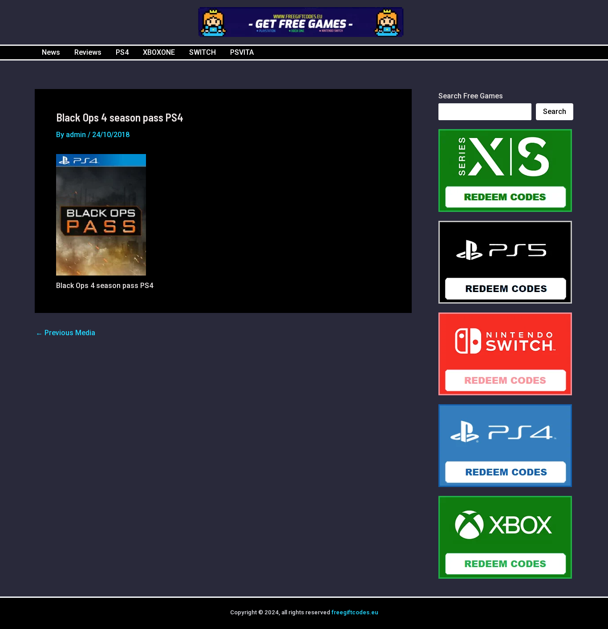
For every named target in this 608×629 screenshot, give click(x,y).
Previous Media (65, 333)
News (51, 52)
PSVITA (242, 52)
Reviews (87, 52)
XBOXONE (159, 52)
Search (554, 111)
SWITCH (202, 52)
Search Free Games (470, 96)
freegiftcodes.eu (355, 612)
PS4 (122, 52)
